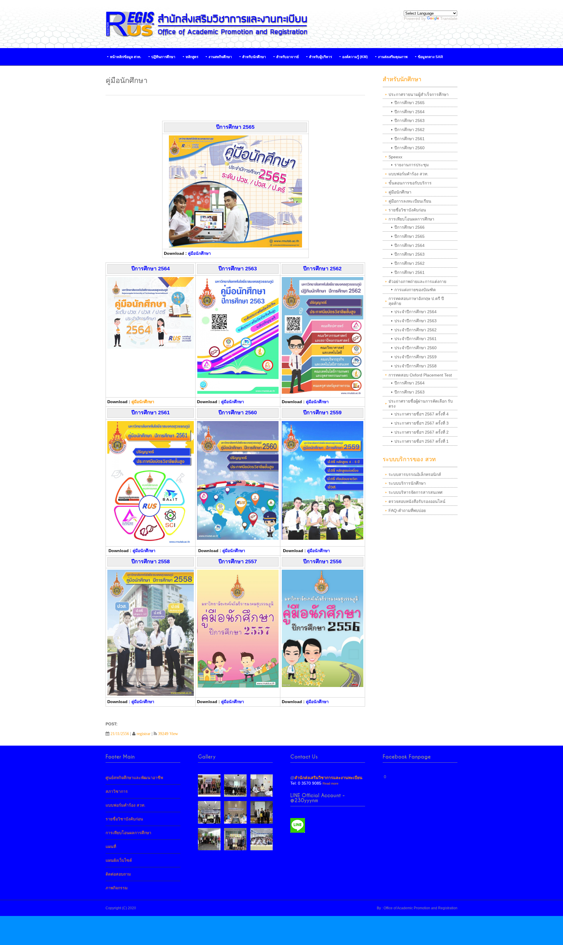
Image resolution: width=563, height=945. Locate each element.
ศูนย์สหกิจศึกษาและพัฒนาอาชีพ (134, 777)
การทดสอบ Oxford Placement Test (420, 375)
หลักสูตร (192, 57)
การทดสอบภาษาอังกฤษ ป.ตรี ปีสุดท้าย (416, 301)
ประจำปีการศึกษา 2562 (415, 330)
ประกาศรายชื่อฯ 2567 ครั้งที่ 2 (421, 432)
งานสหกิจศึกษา (220, 57)
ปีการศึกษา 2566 (409, 227)
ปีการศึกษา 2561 (409, 138)
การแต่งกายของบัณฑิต (415, 289)
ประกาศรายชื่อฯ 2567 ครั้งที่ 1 (421, 441)
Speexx (395, 157)
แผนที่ (111, 846)
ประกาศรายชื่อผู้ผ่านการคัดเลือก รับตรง (421, 403)
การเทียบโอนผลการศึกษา (411, 219)
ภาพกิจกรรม (117, 887)
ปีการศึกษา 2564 (409, 111)
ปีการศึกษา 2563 (409, 120)
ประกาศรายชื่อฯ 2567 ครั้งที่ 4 (421, 414)
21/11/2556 (120, 734)
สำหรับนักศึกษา (254, 57)
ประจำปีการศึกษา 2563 (415, 320)
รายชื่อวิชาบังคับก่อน (407, 210)
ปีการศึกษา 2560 (409, 147)
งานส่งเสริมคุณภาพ (393, 57)
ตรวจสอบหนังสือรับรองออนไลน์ (417, 501)
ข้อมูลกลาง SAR (430, 57)
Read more (330, 783)
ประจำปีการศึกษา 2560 (415, 347)
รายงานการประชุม (411, 164)
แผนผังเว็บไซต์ (119, 860)
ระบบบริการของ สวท (409, 459)
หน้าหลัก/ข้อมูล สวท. (125, 57)
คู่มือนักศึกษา (142, 401)
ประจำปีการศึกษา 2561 (415, 338)
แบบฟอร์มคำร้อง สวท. (408, 174)
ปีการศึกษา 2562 (409, 129)
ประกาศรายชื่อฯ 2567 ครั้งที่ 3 (421, 423)
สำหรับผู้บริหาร (320, 57)
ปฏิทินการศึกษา (163, 57)
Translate (448, 18)
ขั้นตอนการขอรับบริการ (410, 183)
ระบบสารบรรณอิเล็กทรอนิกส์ (415, 474)
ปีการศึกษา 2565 (409, 102)
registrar (143, 734)
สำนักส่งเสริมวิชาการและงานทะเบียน (328, 777)
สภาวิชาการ (117, 791)
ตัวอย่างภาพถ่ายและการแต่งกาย (417, 281)
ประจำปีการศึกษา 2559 (415, 356)
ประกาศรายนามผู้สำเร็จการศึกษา (419, 94)
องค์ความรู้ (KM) (355, 57)
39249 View (168, 734)
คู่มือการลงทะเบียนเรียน (410, 201)
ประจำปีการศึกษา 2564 (415, 311)
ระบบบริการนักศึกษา (407, 483)
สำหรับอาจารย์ (287, 57)
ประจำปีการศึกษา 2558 (415, 366)
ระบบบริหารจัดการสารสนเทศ (415, 492)
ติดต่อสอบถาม (118, 874)
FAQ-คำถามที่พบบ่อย (407, 510)
